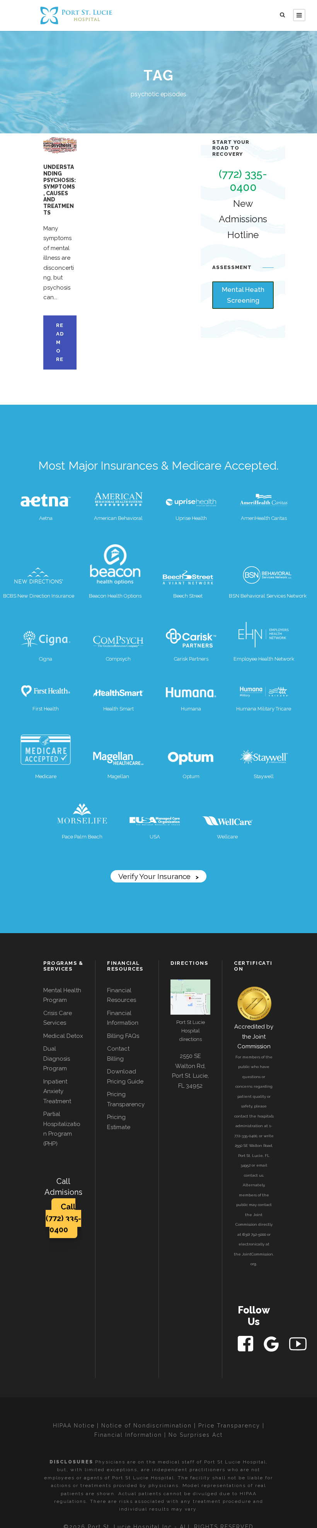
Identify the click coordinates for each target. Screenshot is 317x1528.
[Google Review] (272, 1343)
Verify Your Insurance (158, 876)
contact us (253, 1175)
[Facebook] (246, 1343)
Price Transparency (229, 1425)
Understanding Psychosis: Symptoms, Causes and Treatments (59, 190)
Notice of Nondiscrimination (146, 1425)
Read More (60, 342)
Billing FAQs (123, 1035)
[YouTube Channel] (297, 1343)
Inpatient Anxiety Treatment (57, 1091)
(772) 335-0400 (243, 181)
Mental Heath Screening (243, 295)
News (57, 141)
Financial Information (128, 1435)
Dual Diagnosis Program (56, 1058)
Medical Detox (63, 1035)
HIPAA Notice (74, 1425)
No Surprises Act (196, 1435)
